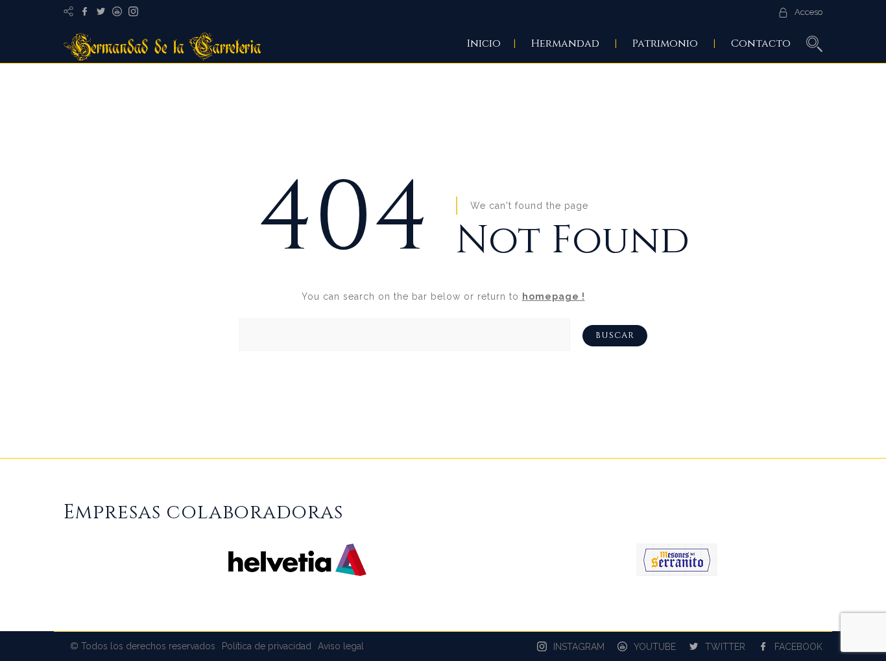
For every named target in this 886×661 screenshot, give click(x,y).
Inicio (484, 43)
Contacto (761, 43)
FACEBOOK (798, 647)
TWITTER (725, 647)
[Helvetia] (297, 573)
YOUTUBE (655, 647)
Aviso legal (341, 646)
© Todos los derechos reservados (142, 646)
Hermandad (565, 43)
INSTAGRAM (579, 647)
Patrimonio (665, 43)
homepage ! (553, 296)
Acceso (808, 12)
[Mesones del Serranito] (676, 573)
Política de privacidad (266, 646)
